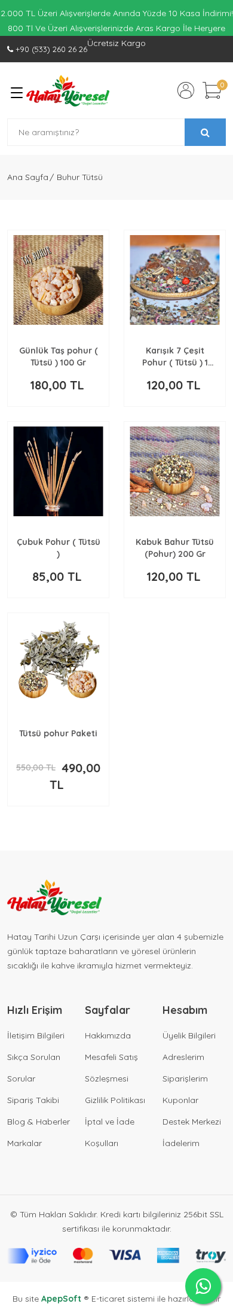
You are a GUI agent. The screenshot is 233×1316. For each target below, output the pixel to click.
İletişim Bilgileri (36, 1035)
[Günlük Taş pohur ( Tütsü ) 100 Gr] (58, 280)
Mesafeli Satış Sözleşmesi (111, 1068)
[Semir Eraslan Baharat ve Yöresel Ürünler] (67, 90)
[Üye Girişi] (185, 90)
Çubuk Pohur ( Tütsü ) (58, 548)
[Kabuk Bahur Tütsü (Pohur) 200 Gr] (174, 471)
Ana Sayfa (27, 177)
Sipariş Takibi (33, 1100)
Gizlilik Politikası (115, 1100)
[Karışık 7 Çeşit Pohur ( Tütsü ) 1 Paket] (174, 280)
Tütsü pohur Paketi (58, 733)
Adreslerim (183, 1057)
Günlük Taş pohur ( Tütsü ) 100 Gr (58, 356)
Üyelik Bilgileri (189, 1035)
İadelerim (181, 1143)
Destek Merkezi (192, 1121)
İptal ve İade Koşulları (109, 1132)
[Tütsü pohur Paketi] (58, 663)
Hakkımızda (108, 1035)
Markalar (24, 1143)
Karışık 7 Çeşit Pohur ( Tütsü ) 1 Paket (175, 356)
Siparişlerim (185, 1078)
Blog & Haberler (38, 1121)
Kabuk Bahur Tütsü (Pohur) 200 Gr (175, 548)
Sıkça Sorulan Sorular (33, 1068)
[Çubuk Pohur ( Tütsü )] (58, 471)
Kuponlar (180, 1100)
